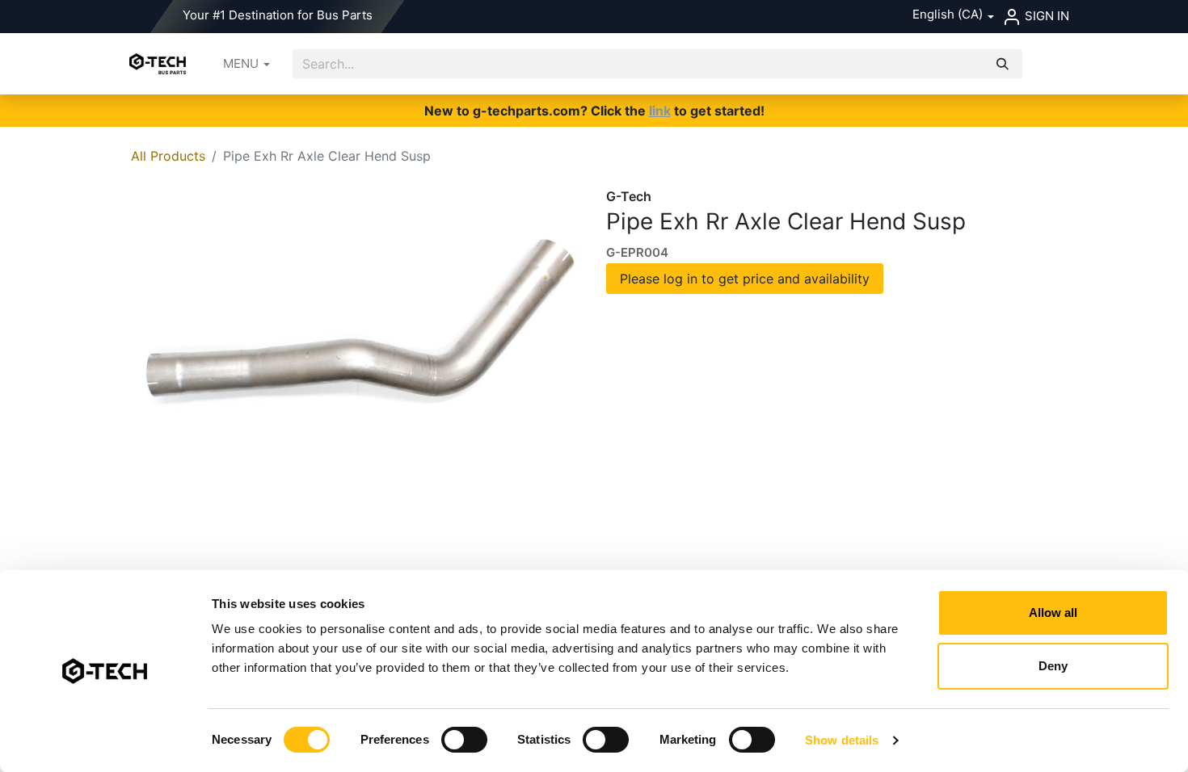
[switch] (464, 740)
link (660, 111)
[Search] (1002, 64)
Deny (1053, 666)
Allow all (1053, 612)
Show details (841, 740)
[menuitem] (246, 64)
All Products (168, 156)
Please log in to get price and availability (745, 279)
